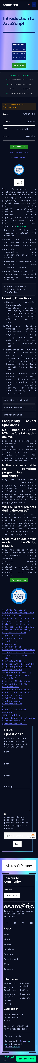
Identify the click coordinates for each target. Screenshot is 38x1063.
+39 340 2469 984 (19, 152)
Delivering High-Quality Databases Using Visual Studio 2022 (16, 675)
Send (17, 844)
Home (6, 934)
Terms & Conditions (10, 988)
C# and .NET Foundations (16, 690)
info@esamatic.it (19, 157)
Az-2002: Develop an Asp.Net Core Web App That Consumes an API (18, 613)
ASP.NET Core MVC (12, 698)
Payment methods (24, 984)
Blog (6, 964)
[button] (34, 4)
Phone (7, 776)
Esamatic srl (12, 1047)
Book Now (19, 66)
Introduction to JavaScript (18, 653)
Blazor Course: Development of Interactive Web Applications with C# (18, 721)
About (7, 939)
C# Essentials (10, 687)
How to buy (10, 983)
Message (8, 787)
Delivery (25, 990)
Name (6, 752)
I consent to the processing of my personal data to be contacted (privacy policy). (16, 822)
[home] (10, 4)
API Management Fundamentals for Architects (12, 704)
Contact (8, 969)
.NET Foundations (12, 715)
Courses (8, 954)
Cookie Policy (8, 1002)
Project (8, 944)
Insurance (26, 998)
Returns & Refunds (9, 995)
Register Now (19, 580)
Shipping (25, 994)
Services (9, 949)
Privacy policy (14, 1036)
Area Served (11, 959)
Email (7, 764)
